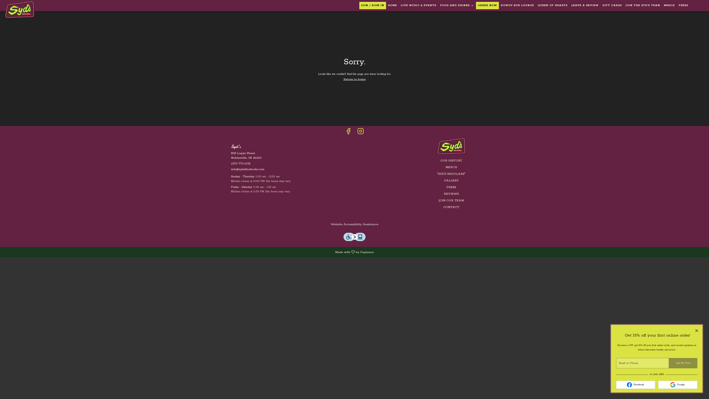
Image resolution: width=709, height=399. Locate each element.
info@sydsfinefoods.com (247, 169)
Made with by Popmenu (188, 252)
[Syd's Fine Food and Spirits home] (19, 9)
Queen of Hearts (553, 5)
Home (392, 5)
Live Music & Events (418, 5)
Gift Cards (612, 5)
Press (683, 5)
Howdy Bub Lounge (517, 5)
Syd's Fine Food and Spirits (451, 146)
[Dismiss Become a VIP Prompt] (696, 330)
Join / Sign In (372, 5)
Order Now (487, 5)
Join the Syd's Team (643, 5)
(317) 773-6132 (241, 164)
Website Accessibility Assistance (354, 224)
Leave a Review (585, 5)
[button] (457, 5)
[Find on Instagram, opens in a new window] (360, 133)
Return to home (354, 79)
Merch (669, 5)
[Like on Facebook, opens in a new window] (348, 133)
